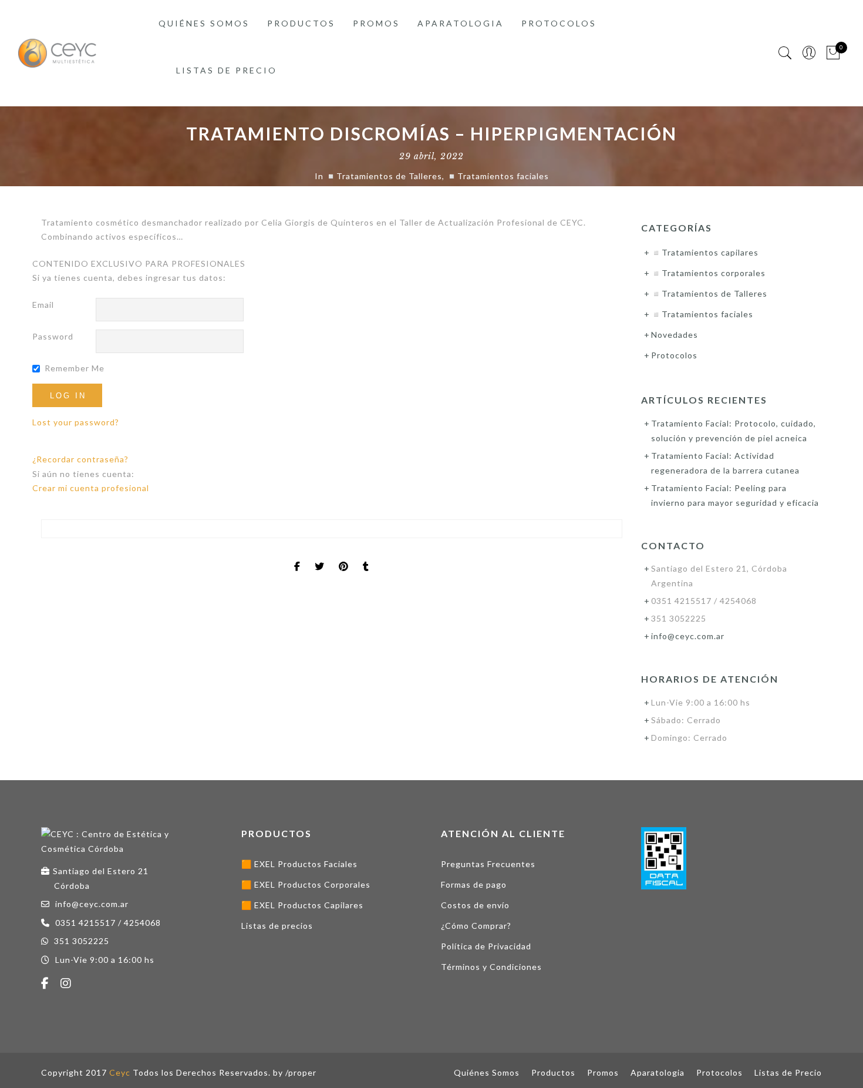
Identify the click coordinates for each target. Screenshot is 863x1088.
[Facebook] (46, 984)
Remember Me (74, 368)
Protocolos (558, 23)
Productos (301, 23)
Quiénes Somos (204, 23)
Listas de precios (277, 926)
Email (43, 305)
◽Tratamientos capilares (705, 252)
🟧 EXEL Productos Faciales (299, 864)
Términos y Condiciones (491, 967)
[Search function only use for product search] (785, 53)
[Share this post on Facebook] (297, 556)
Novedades (674, 335)
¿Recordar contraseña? (80, 459)
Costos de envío (475, 905)
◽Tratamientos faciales (498, 176)
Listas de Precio (226, 70)
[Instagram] (67, 984)
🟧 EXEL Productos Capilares (302, 905)
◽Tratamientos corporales (708, 273)
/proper (300, 1072)
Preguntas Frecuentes (488, 864)
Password (52, 336)
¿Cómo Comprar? (476, 926)
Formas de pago (474, 884)
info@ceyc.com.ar (687, 636)
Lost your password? (75, 422)
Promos (376, 23)
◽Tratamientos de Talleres (384, 176)
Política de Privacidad (486, 946)
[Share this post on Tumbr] (366, 556)
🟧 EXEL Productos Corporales (305, 884)
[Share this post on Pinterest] (344, 556)
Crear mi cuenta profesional (90, 488)
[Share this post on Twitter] (320, 556)
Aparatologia (460, 23)
